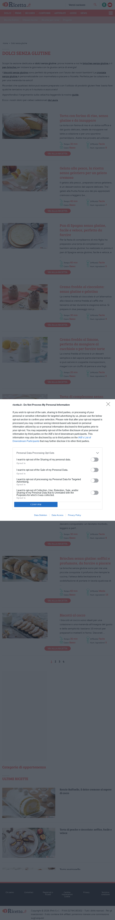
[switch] (95, 460)
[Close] (109, 405)
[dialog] (57, 460)
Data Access (57, 515)
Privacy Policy (74, 515)
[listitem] (57, 453)
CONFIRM (35, 504)
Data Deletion (40, 515)
